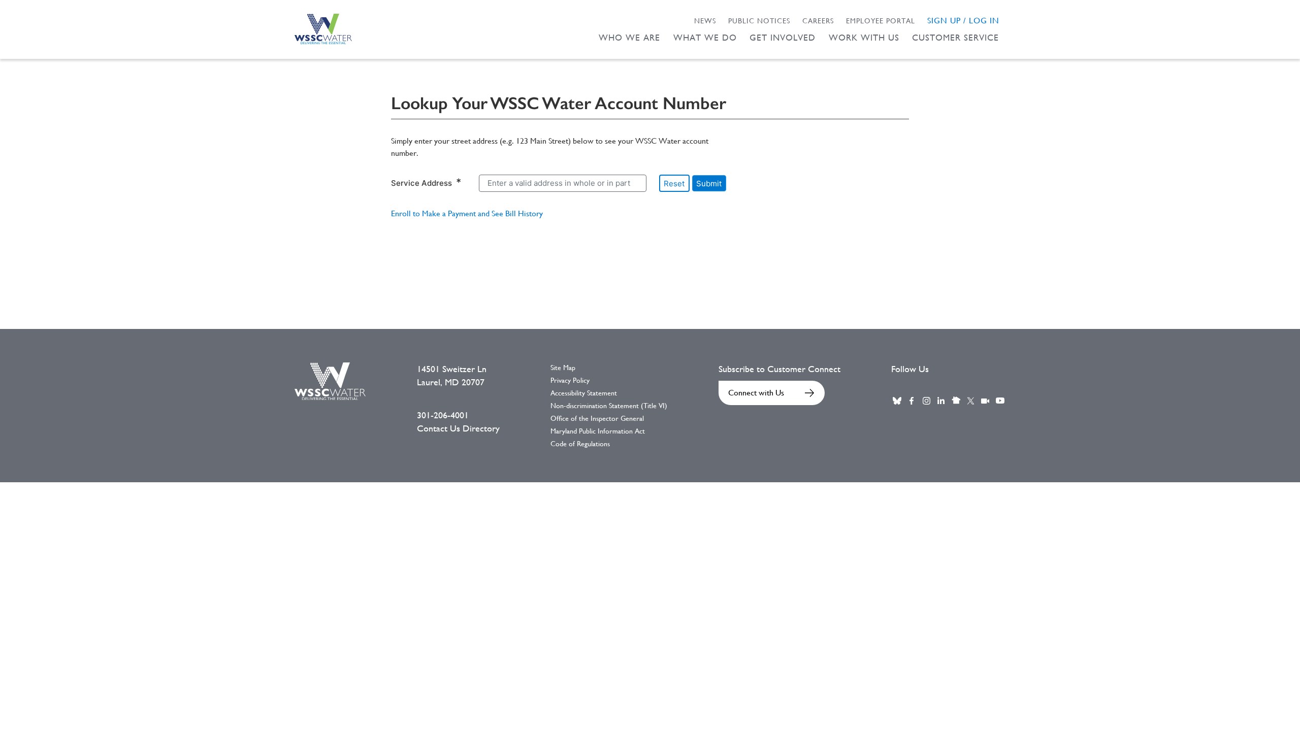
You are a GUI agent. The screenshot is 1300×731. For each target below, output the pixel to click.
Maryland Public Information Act (597, 431)
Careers (818, 21)
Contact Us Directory (458, 428)
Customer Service (955, 37)
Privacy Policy (570, 380)
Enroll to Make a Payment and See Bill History (467, 213)
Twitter (970, 400)
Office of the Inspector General (597, 418)
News (705, 21)
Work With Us (864, 37)
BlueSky (896, 400)
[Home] (323, 29)
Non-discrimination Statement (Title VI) (608, 406)
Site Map (562, 367)
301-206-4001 (443, 415)
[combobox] (562, 183)
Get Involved (783, 37)
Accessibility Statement (583, 393)
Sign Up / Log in (963, 20)
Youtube (999, 400)
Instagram (926, 400)
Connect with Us (756, 392)
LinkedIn (941, 400)
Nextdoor (955, 400)
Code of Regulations (580, 444)
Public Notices (759, 21)
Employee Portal (880, 21)
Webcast (985, 400)
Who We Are (629, 37)
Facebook (911, 400)
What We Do (705, 37)
